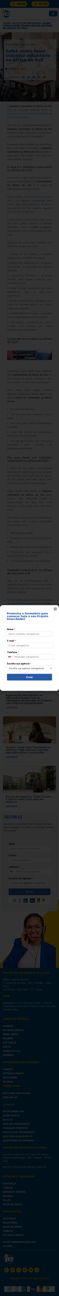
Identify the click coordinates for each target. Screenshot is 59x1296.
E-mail (11, 640)
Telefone (13, 652)
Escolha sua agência (19, 663)
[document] (29, 648)
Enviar (29, 677)
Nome (11, 629)
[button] (55, 609)
